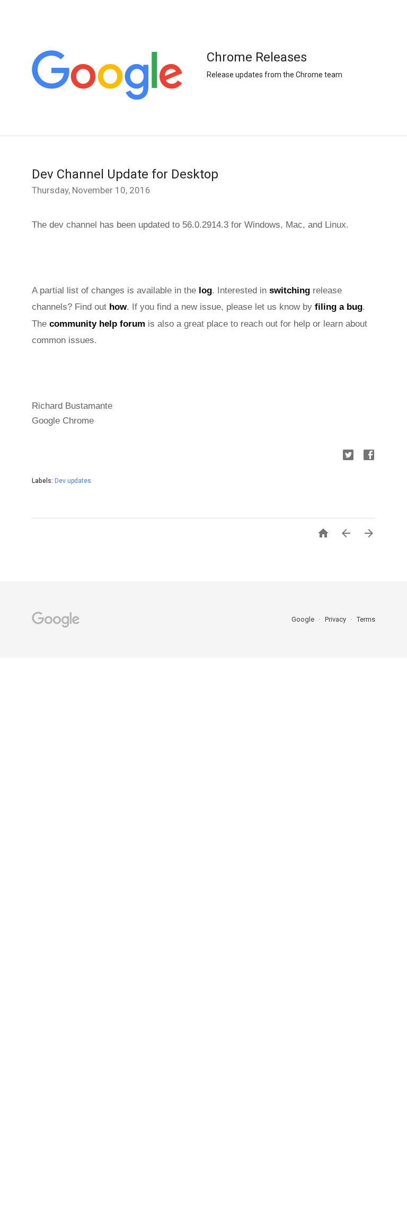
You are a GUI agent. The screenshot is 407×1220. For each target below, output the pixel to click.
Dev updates (73, 481)
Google (303, 619)
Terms (366, 619)
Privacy (336, 619)
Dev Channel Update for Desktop (125, 174)
